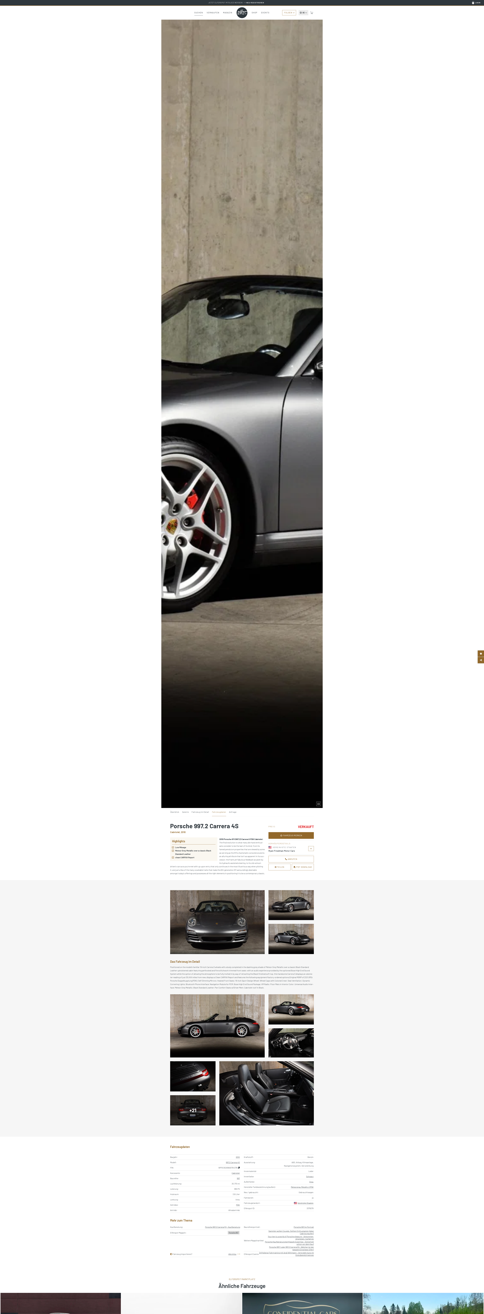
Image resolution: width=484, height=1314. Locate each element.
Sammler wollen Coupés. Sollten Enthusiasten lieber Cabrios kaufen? (291, 1232)
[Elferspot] (242, 12)
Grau (311, 1182)
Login (478, 3)
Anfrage (232, 812)
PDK (238, 1205)
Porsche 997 (233, 1232)
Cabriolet (236, 1173)
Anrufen (292, 859)
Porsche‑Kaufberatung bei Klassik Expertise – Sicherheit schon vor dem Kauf (289, 1243)
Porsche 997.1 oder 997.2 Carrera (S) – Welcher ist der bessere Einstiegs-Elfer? (291, 1248)
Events (265, 12)
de (303, 12)
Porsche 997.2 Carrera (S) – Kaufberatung (222, 1227)
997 (238, 1178)
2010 (238, 1157)
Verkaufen (213, 12)
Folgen (288, 12)
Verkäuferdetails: (279, 843)
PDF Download (304, 867)
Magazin (227, 12)
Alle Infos (232, 1254)
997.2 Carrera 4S (233, 1162)
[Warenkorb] (312, 12)
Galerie (185, 812)
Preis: (272, 826)
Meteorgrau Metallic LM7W (302, 1187)
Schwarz (309, 1176)
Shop (254, 12)
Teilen (280, 867)
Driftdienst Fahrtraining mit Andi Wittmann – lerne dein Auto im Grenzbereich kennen (286, 1253)
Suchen (198, 12)
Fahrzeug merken (292, 835)
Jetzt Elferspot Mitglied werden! (236, 3)
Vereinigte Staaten (305, 1203)
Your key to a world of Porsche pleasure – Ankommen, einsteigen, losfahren (291, 1237)
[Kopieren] (239, 1167)
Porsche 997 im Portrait (304, 1227)
